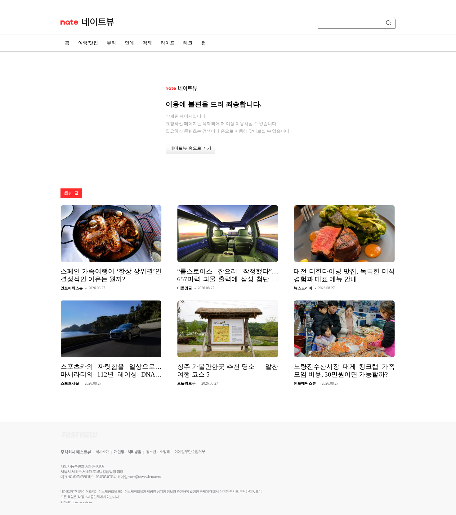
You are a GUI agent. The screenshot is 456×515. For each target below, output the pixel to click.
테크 (188, 42)
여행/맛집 (88, 42)
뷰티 (111, 42)
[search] (389, 22)
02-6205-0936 (78, 477)
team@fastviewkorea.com (144, 477)
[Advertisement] (426, 167)
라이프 (168, 42)
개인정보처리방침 (127, 451)
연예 (129, 42)
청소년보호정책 (158, 451)
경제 (147, 42)
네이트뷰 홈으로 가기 (190, 148)
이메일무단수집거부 (189, 451)
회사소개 (102, 451)
